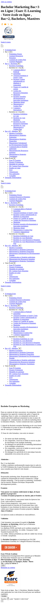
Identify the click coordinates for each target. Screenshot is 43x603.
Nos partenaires (14, 174)
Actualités (12, 176)
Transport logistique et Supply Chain (20, 76)
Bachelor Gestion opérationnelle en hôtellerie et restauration (19, 82)
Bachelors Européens (16, 66)
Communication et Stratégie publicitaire (22, 257)
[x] (8, 24)
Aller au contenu (6, 2)
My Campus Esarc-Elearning (18, 166)
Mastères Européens (15, 133)
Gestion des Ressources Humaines (20, 92)
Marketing (16, 95)
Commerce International (17, 109)
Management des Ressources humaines (22, 259)
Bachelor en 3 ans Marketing (19, 119)
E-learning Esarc (10, 50)
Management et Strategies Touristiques (22, 261)
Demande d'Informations (13, 177)
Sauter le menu (6, 42)
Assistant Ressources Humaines (19, 197)
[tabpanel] (21, 474)
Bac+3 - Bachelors (11, 64)
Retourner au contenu (8, 567)
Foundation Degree (15, 54)
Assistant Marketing (15, 61)
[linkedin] (11, 24)
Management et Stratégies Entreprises (21, 249)
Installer (4, 596)
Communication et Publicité (22, 209)
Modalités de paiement (16, 164)
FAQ (11, 170)
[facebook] (2, 24)
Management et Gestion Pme (18, 105)
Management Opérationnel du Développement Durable (18, 144)
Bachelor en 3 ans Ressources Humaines (20, 122)
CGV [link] (3, 565)
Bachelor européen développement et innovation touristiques (20, 98)
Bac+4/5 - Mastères (11, 131)
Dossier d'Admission (16, 162)
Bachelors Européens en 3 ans (23, 236)
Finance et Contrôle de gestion (23, 218)
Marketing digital (19, 102)
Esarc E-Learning (15, 160)
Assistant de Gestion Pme (17, 60)
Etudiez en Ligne (14, 168)
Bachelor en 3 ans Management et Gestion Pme (19, 127)
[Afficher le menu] (2, 44)
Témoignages (13, 172)
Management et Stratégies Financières (21, 251)
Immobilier (17, 74)
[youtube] (5, 24)
